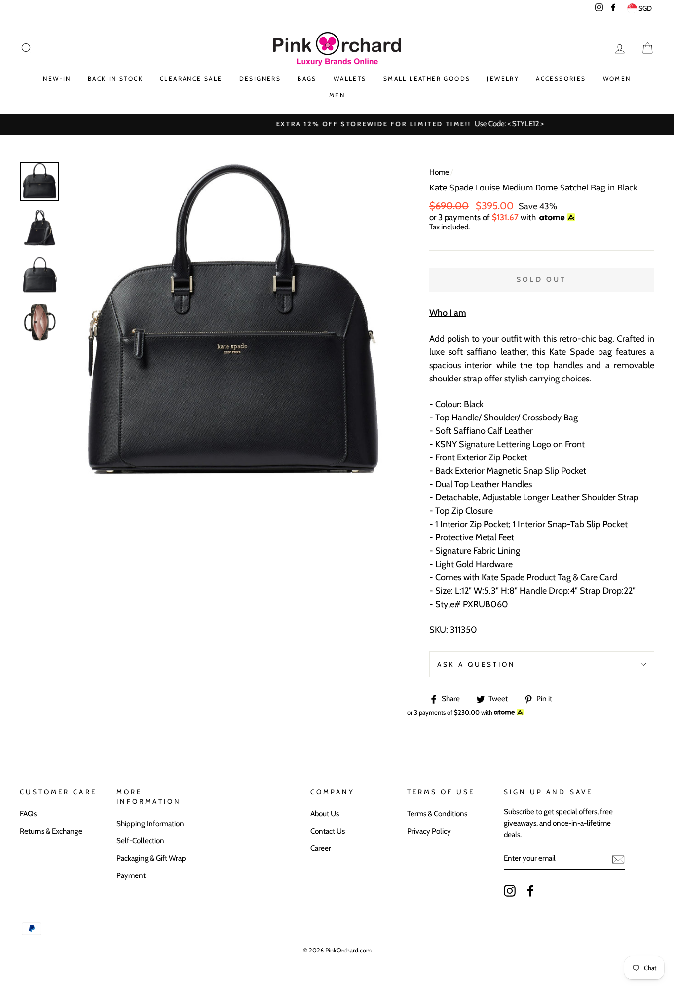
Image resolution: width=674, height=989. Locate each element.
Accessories (561, 78)
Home (439, 172)
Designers (260, 78)
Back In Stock (115, 78)
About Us (324, 813)
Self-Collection (140, 840)
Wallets (350, 78)
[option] (337, 124)
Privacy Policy (429, 831)
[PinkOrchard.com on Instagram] (510, 891)
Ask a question (476, 664)
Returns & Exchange (51, 831)
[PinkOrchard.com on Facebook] (530, 891)
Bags (307, 78)
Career (320, 848)
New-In (57, 78)
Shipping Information (150, 823)
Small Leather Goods (427, 78)
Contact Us (327, 831)
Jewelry (503, 78)
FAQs (28, 813)
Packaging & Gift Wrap (151, 858)
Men (337, 95)
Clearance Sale (191, 78)
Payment (131, 875)
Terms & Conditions (437, 813)
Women (617, 78)
